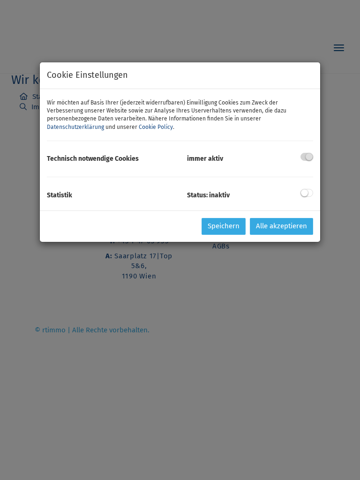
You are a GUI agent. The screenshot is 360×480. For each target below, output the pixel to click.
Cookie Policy (156, 127)
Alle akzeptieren (281, 226)
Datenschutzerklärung (75, 127)
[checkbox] (306, 157)
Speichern (224, 226)
